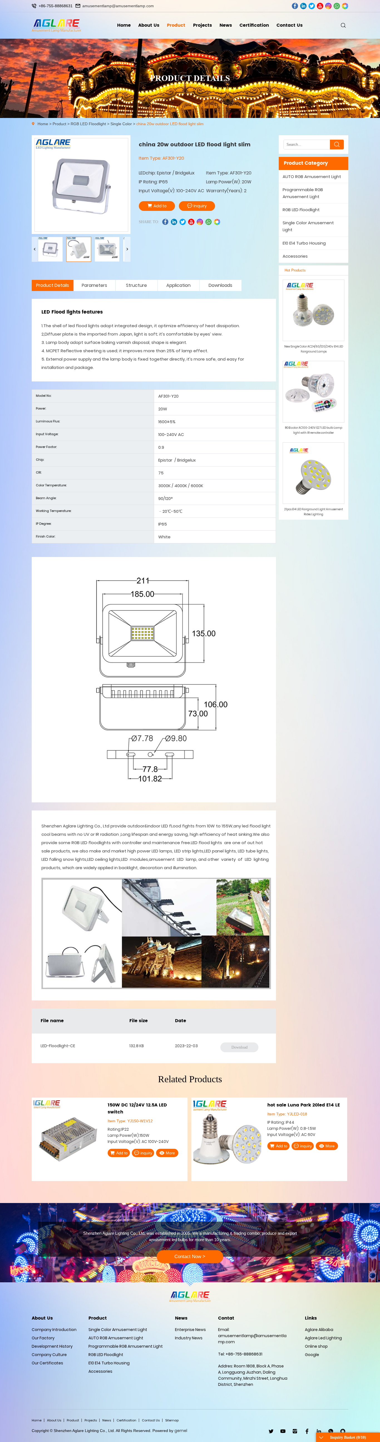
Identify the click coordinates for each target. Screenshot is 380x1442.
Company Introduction (54, 1329)
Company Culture (49, 1354)
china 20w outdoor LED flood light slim (170, 124)
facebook (295, 6)
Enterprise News (190, 1329)
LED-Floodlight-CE (58, 1046)
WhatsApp (331, 1431)
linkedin (303, 6)
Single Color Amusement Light (308, 226)
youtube (320, 6)
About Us (148, 25)
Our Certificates (47, 1363)
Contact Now (189, 1256)
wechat (345, 6)
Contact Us (290, 25)
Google (312, 1354)
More (170, 1146)
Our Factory (43, 1338)
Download (239, 1047)
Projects (202, 25)
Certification (254, 25)
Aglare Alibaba (319, 1329)
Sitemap (172, 1420)
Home (124, 25)
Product (176, 25)
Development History (52, 1346)
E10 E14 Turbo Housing (304, 243)
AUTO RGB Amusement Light (312, 176)
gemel (180, 1430)
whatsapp (337, 6)
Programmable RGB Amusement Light (303, 193)
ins (328, 6)
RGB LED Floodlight (88, 124)
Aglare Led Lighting (323, 1338)
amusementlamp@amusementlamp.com (118, 6)
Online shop (316, 1346)
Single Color (121, 124)
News (225, 25)
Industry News (189, 1338)
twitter (312, 6)
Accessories (295, 256)
